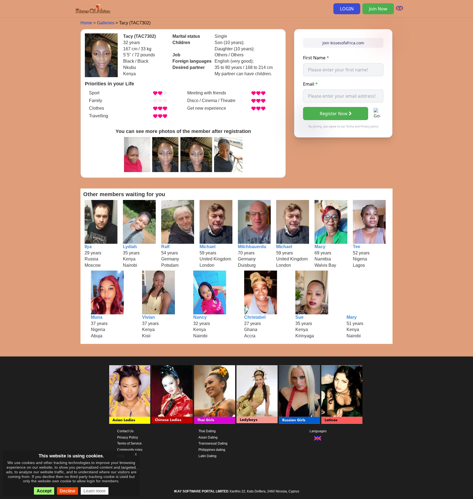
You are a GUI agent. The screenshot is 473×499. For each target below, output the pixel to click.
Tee (356, 246)
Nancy (200, 317)
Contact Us (125, 431)
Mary (352, 317)
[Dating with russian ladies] (299, 394)
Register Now (334, 114)
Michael (207, 246)
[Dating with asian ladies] (129, 394)
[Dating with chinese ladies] (172, 394)
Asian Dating (208, 437)
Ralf (165, 246)
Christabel (255, 317)
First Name (316, 58)
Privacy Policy (127, 437)
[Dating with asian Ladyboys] (257, 394)
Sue (299, 317)
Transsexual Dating (212, 443)
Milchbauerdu (252, 246)
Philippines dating (211, 450)
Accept (44, 491)
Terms (350, 126)
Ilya (88, 246)
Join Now (378, 9)
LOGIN (347, 9)
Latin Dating (207, 456)
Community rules (129, 450)
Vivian (148, 317)
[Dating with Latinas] (341, 394)
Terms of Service (129, 443)
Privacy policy (369, 126)
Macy (320, 246)
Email (310, 84)
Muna (96, 317)
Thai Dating (207, 431)
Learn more (94, 491)
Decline (67, 491)
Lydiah (130, 246)
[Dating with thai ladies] (214, 394)
